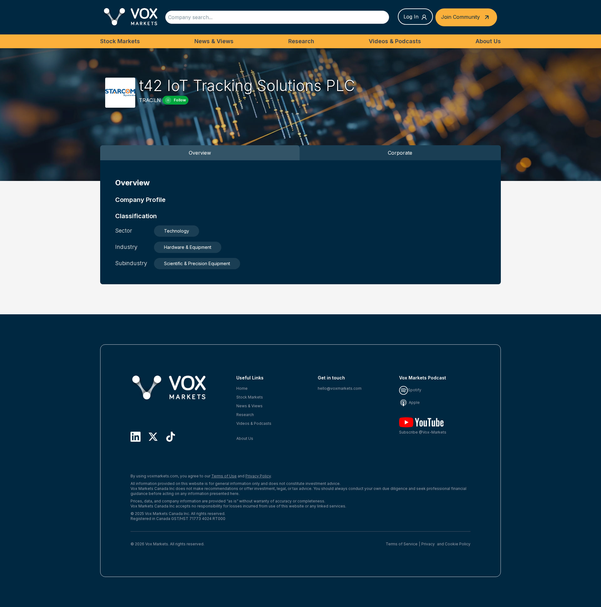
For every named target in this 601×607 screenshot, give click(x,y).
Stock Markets (120, 41)
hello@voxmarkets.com (340, 388)
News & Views (214, 41)
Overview (200, 153)
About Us (488, 41)
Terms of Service (402, 544)
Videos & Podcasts (395, 41)
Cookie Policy (457, 544)
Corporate (400, 153)
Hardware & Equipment (187, 247)
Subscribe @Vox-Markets (422, 432)
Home (242, 388)
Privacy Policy (258, 476)
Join (460, 16)
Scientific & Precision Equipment (197, 263)
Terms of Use (224, 476)
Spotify (414, 390)
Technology (176, 231)
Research (301, 41)
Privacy (428, 544)
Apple (414, 402)
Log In (411, 16)
